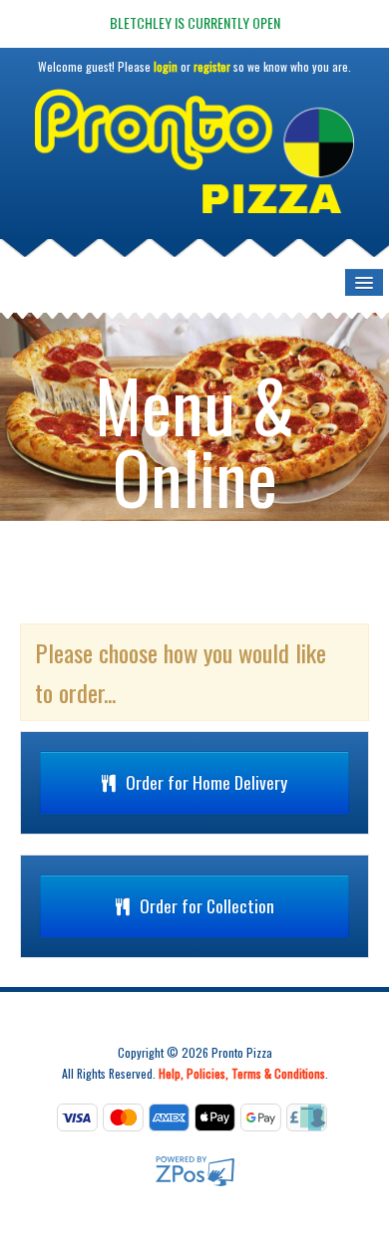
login (166, 66)
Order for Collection (207, 905)
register (212, 66)
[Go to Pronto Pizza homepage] (194, 158)
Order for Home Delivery (206, 782)
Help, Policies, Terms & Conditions (242, 1073)
